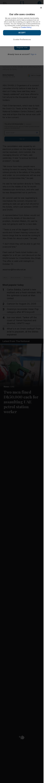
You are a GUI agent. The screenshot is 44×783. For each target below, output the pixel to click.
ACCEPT (22, 33)
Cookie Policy (26, 27)
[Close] (41, 7)
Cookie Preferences (22, 39)
